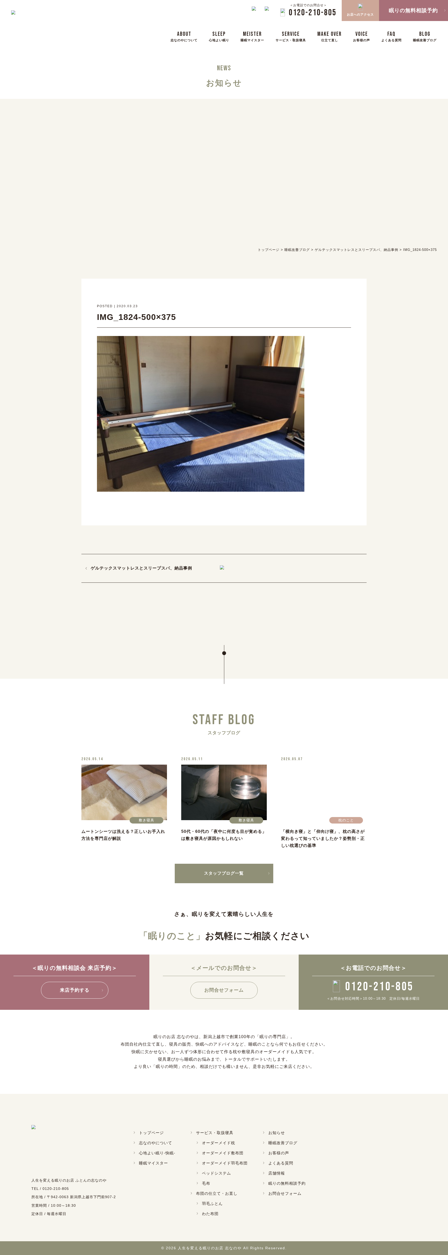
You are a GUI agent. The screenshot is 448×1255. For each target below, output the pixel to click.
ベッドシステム (216, 1173)
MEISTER (252, 36)
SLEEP (219, 36)
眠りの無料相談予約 (287, 1183)
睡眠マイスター (153, 1163)
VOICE (361, 36)
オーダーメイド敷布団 (222, 1153)
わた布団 (210, 1213)
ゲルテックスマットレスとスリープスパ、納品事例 (141, 568)
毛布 (206, 1183)
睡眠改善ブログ (282, 1143)
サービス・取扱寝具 (214, 1132)
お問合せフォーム (224, 990)
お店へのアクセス (360, 14)
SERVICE (291, 36)
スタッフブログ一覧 (224, 873)
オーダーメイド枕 (218, 1143)
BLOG (425, 36)
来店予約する (74, 990)
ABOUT (184, 36)
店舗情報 (276, 1173)
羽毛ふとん (212, 1203)
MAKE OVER (329, 36)
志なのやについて (155, 1143)
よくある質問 (280, 1163)
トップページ (151, 1132)
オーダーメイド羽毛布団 (225, 1163)
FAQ (391, 36)
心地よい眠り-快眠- (157, 1153)
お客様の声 (278, 1153)
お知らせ (276, 1132)
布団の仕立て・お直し (216, 1193)
